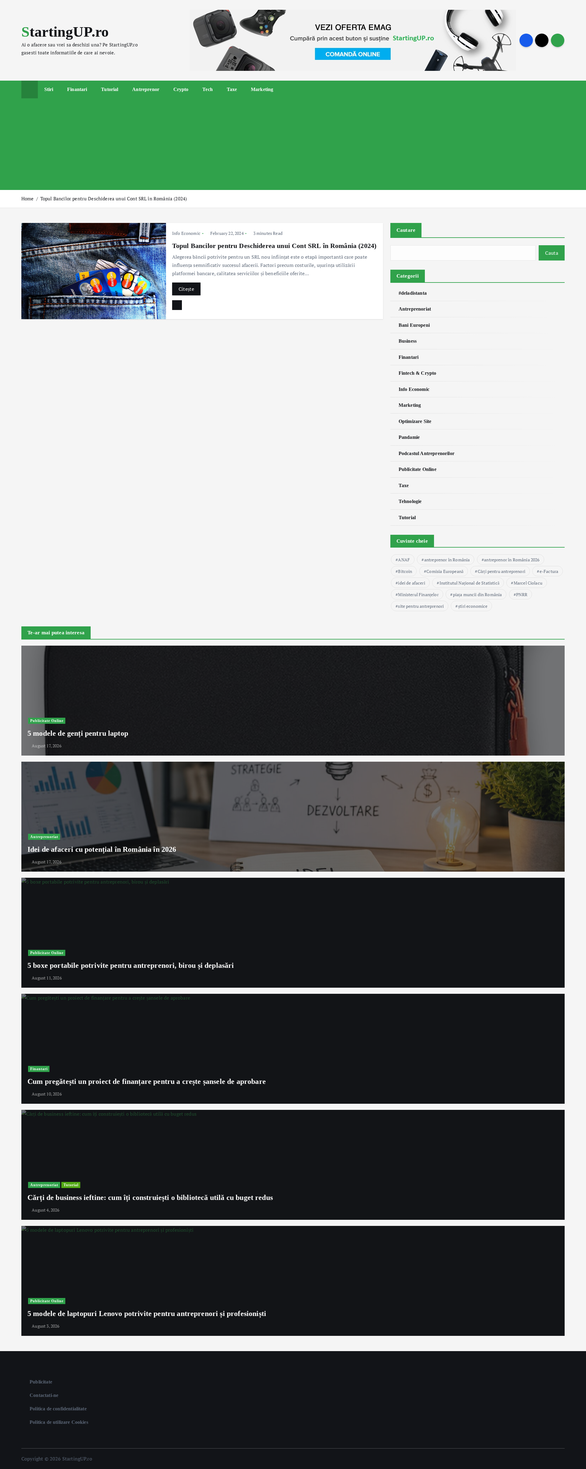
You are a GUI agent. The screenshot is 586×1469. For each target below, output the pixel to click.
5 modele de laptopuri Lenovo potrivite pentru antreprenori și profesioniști (146, 1314)
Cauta (551, 253)
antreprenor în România (447, 560)
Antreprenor (145, 89)
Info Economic (186, 233)
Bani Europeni (414, 325)
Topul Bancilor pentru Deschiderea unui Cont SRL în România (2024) (113, 198)
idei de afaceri (411, 583)
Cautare (406, 230)
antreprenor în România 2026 (511, 560)
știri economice (472, 606)
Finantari (77, 89)
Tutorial (109, 89)
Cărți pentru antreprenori (501, 571)
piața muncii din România (477, 594)
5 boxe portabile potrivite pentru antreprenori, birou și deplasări (130, 965)
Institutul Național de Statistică (469, 583)
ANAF (404, 560)
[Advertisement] (293, 144)
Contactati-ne (44, 1395)
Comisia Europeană (444, 571)
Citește (186, 289)
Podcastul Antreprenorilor (426, 453)
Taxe (232, 89)
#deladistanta (413, 293)
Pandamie (409, 437)
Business (408, 341)
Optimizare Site (415, 421)
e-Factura (549, 571)
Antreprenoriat (415, 309)
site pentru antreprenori (421, 606)
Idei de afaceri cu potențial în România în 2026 (101, 849)
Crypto (181, 89)
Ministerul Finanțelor (418, 594)
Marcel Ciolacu (528, 583)
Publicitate (41, 1381)
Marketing (262, 89)
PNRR (521, 594)
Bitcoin (405, 571)
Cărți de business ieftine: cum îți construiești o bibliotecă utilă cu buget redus (150, 1197)
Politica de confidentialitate (58, 1408)
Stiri (48, 89)
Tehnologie (410, 501)
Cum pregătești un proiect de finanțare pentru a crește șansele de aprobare (146, 1081)
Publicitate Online (417, 469)
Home (27, 198)
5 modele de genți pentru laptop (77, 733)
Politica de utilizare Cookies (59, 1422)
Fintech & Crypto (417, 373)
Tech (207, 89)
